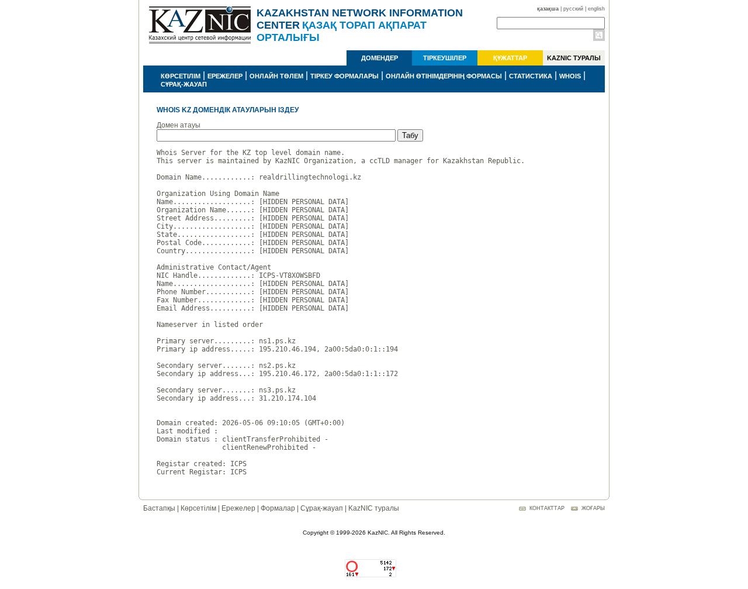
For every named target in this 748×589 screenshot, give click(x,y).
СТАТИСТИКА (530, 76)
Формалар (278, 508)
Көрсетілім (198, 508)
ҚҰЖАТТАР (510, 57)
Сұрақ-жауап (321, 508)
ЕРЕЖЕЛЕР (225, 76)
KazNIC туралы (373, 508)
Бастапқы (159, 508)
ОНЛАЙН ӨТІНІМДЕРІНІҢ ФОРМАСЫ (444, 76)
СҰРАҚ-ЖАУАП (184, 84)
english (596, 9)
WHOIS (570, 76)
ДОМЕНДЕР (379, 57)
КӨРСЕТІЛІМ (180, 76)
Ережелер (238, 508)
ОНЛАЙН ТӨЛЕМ (276, 76)
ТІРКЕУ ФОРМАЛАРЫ (344, 76)
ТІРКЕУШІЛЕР (444, 57)
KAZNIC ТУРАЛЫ (574, 57)
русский (573, 9)
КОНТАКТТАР (547, 508)
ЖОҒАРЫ (593, 508)
